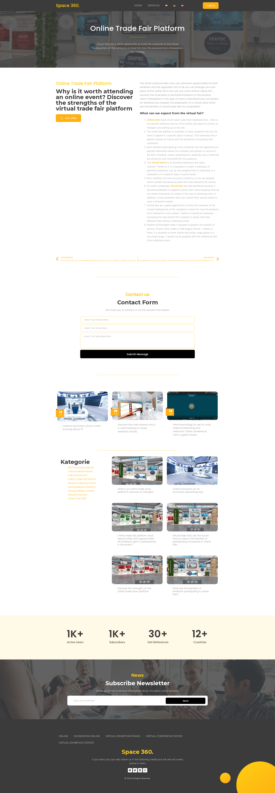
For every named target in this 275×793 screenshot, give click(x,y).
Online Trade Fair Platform (137, 28)
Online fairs (153, 120)
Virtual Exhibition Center (76, 742)
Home (138, 5)
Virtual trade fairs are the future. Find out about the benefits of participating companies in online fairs (192, 540)
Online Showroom (78, 475)
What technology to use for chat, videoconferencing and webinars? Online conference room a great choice (192, 429)
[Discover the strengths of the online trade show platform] (137, 569)
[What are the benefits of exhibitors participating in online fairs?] (192, 569)
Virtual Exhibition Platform (82, 487)
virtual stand (159, 162)
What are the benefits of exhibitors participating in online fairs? (191, 591)
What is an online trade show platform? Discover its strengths (136, 490)
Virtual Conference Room (82, 483)
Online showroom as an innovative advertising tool (188, 490)
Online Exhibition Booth (80, 471)
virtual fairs (176, 186)
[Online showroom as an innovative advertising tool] (192, 470)
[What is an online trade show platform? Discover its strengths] (137, 470)
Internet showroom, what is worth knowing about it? (82, 427)
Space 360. (67, 5)
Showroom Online (87, 736)
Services (154, 5)
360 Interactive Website (81, 467)
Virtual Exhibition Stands (81, 490)
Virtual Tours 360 (77, 498)
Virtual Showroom (78, 494)
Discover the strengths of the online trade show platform (134, 590)
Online (63, 736)
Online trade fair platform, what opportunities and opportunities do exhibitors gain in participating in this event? (137, 540)
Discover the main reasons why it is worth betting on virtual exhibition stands (137, 428)
